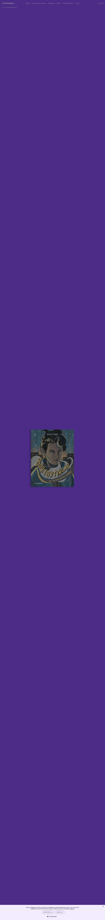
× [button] (103, 906)
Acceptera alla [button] (48, 912)
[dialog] (52, 460)
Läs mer (72, 909)
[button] (52, 916)
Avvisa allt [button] (60, 912)
